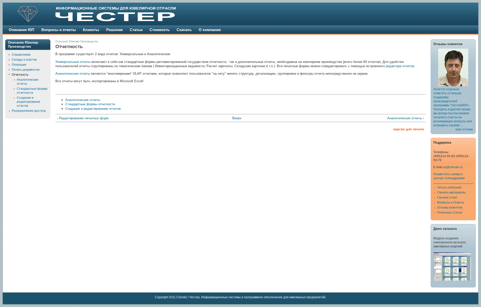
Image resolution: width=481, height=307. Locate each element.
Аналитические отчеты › (405, 118)
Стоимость (160, 30)
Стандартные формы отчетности (90, 104)
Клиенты (91, 30)
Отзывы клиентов (449, 207)
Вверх (237, 118)
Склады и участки (24, 59)
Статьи (136, 30)
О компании (210, 30)
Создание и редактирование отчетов (93, 109)
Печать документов (25, 69)
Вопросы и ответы (58, 30)
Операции (19, 64)
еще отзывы (464, 129)
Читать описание (449, 187)
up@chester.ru (453, 167)
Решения (114, 30)
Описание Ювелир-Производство (76, 41)
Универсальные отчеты (72, 62)
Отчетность (20, 74)
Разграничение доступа (29, 111)
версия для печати (408, 129)
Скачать (184, 30)
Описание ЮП (21, 30)
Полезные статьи (449, 212)
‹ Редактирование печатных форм (82, 118)
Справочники (21, 54)
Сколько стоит (447, 197)
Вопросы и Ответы (450, 202)
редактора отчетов (400, 66)
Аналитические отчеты (72, 73)
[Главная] (110, 21)
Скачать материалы (451, 192)
